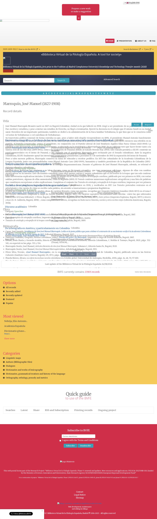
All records (11, 287)
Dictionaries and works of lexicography (32, 145)
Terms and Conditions (88, 440)
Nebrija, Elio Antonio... (15, 321)
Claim (150, 130)
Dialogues (10, 366)
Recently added (13, 291)
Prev (71, 254)
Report (148, 125)
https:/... (7, 334)
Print (136, 125)
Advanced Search (112, 79)
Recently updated (14, 295)
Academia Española (14, 326)
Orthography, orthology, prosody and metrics (27, 378)
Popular (9, 303)
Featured (10, 299)
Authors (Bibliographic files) (19, 362)
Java (147, 49)
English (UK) (134, 3)
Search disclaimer (131, 49)
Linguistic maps (13, 358)
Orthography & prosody (25, 190)
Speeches (18, 211)
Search (61, 80)
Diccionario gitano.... (15, 331)
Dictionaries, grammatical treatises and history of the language (35, 374)
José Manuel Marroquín (38, 252)
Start (64, 254)
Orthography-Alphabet (25, 168)
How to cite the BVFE (27, 49)
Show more (9, 338)
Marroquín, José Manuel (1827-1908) (28, 148)
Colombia (119, 140)
